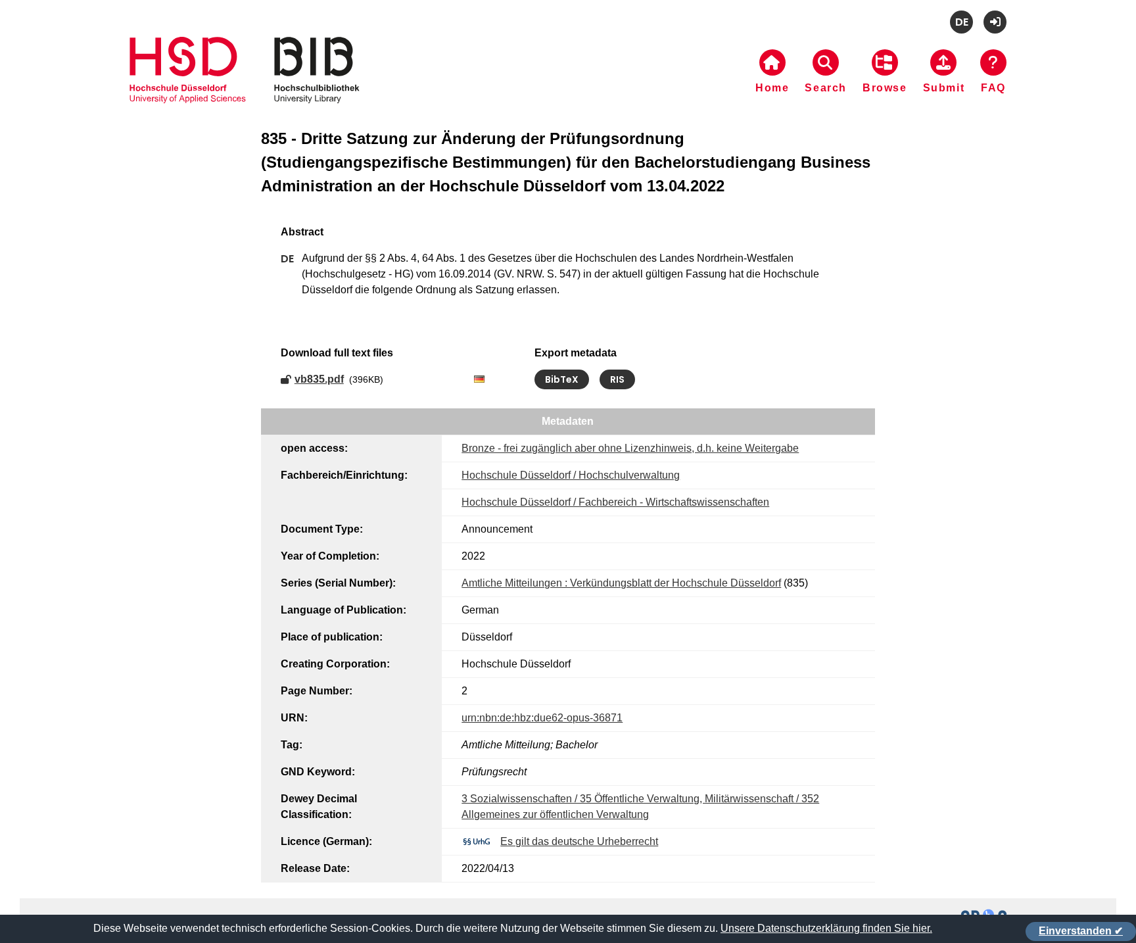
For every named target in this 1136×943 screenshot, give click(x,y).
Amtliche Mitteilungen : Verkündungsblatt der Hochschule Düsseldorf (621, 583)
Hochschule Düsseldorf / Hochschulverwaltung (571, 475)
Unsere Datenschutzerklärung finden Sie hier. (826, 928)
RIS (617, 379)
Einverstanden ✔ (1081, 930)
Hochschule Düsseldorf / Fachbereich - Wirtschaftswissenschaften (615, 502)
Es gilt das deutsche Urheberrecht (579, 841)
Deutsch (961, 22)
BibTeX (562, 379)
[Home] (245, 86)
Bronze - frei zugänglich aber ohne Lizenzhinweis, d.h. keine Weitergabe (630, 448)
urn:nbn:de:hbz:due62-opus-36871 (542, 717)
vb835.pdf (319, 379)
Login (994, 22)
